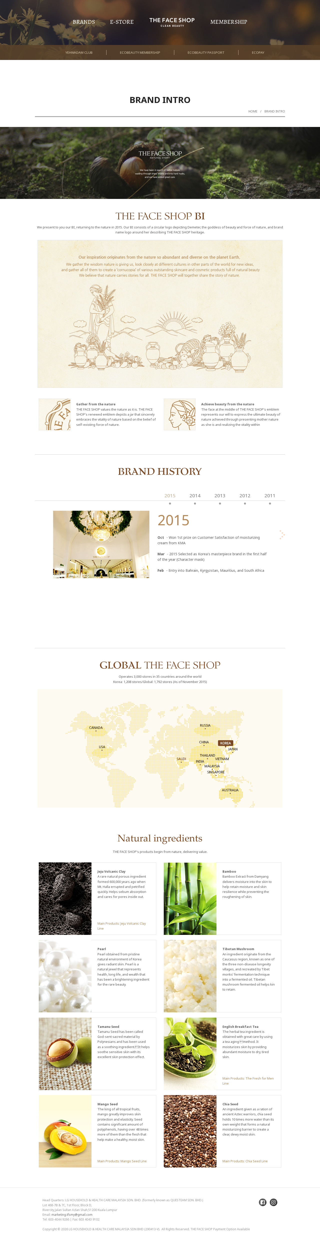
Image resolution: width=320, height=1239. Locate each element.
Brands (84, 22)
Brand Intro (274, 111)
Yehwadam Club (79, 52)
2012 (245, 495)
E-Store (122, 22)
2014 (195, 495)
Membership (228, 22)
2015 (170, 495)
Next (303, 176)
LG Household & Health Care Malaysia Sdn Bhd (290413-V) (114, 1229)
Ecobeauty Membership (140, 52)
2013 (220, 495)
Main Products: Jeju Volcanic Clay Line (122, 926)
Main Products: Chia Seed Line (245, 1161)
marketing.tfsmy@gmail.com (72, 1215)
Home (252, 111)
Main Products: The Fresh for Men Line (248, 1081)
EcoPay (258, 52)
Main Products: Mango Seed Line (122, 1161)
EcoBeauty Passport (206, 52)
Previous (16, 176)
